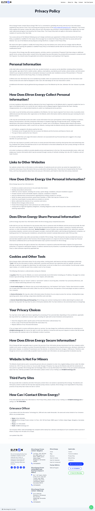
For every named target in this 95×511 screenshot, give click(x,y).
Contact (81, 2)
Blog (76, 2)
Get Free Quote (88, 2)
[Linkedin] (24, 467)
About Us (70, 2)
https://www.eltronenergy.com (62, 27)
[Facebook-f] (12, 467)
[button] (91, 507)
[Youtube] (18, 467)
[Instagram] (21, 467)
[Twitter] (15, 467)
